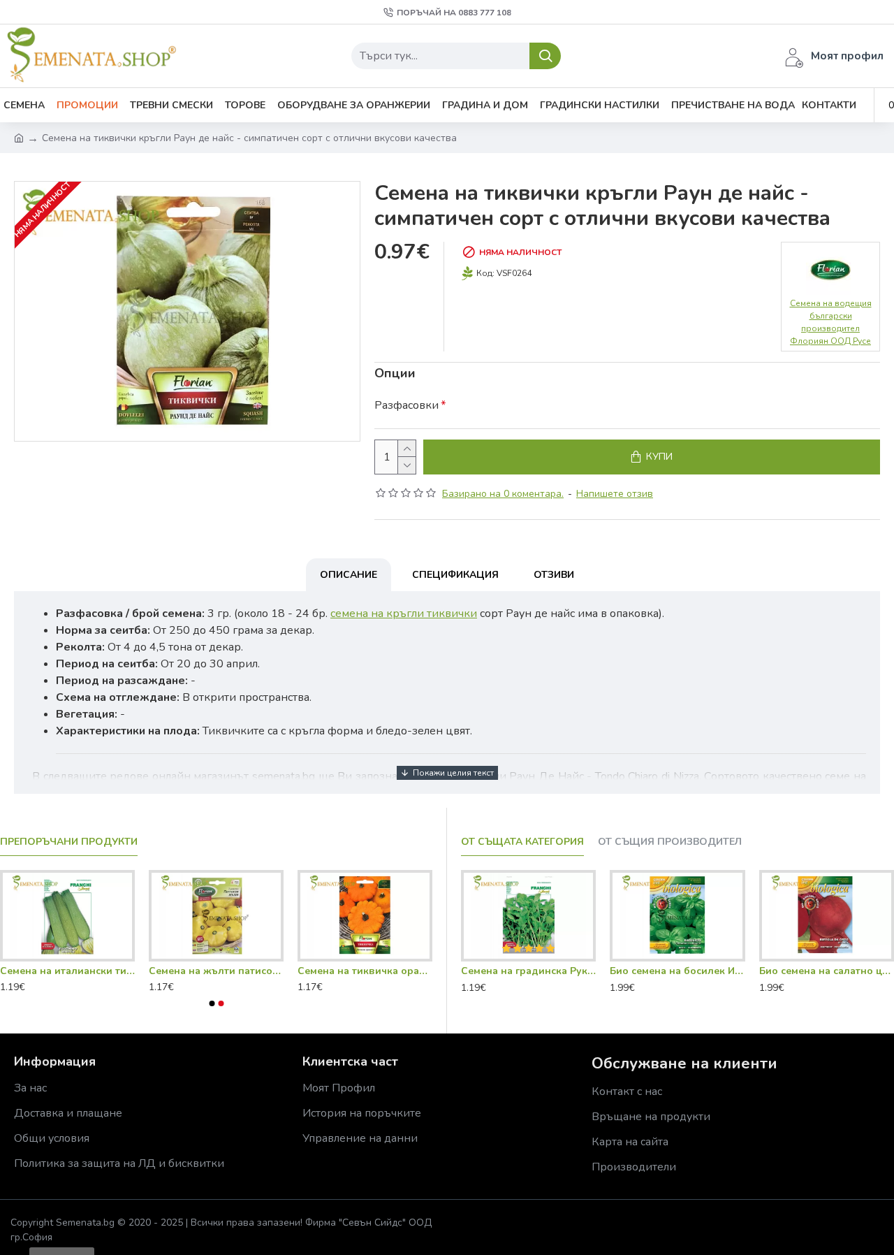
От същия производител (670, 842)
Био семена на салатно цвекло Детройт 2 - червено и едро (826, 971)
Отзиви (554, 574)
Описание (348, 574)
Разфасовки (406, 405)
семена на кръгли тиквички (403, 613)
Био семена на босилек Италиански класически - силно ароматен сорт (677, 971)
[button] (211, 1003)
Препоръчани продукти (69, 842)
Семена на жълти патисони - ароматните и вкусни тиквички (216, 971)
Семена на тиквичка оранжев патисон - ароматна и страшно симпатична (365, 971)
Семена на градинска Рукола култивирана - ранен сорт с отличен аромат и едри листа (528, 971)
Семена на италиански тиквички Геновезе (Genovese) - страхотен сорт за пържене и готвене (67, 971)
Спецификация (455, 574)
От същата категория (522, 842)
